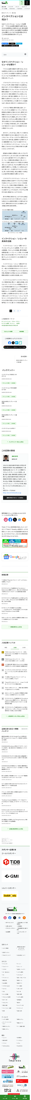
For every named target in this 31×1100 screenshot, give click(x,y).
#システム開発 (5, 323)
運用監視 (19, 999)
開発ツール (19, 980)
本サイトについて (10, 922)
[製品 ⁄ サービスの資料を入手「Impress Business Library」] (8, 1086)
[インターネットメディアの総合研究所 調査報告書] (22, 1072)
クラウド (4, 969)
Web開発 (5, 983)
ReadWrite (19, 1046)
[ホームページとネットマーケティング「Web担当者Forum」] (8, 1072)
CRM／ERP (19, 988)
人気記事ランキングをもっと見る (16, 716)
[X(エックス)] (15, 520)
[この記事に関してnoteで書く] (20, 342)
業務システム (20, 1019)
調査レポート (20, 1022)
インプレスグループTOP (21, 932)
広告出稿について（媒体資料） (22, 923)
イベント (4, 1043)
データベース (5, 977)
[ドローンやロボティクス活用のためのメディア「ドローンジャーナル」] (8, 1091)
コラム (18, 1043)
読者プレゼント (6, 952)
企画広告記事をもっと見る (16, 829)
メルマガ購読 (5, 948)
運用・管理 (19, 994)
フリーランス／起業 (7, 1008)
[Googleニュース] (19, 520)
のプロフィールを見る (15, 498)
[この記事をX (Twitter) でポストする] (13, 342)
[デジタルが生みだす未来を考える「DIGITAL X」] (22, 1086)
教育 (4, 1011)
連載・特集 (4, 6)
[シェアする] (9, 342)
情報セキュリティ (6, 1026)
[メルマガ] (6, 520)
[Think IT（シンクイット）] (12, 910)
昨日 (6, 647)
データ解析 (19, 986)
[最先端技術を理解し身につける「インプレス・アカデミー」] (22, 1091)
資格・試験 (5, 1005)
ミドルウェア (20, 975)
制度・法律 (19, 1011)
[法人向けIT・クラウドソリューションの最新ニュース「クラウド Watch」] (8, 1077)
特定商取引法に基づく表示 (22, 929)
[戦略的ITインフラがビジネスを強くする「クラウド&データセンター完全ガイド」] (8, 1068)
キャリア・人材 (20, 1005)
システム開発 (20, 972)
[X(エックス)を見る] (14, 917)
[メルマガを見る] (5, 917)
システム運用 (20, 997)
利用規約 (20, 926)
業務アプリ (19, 983)
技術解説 (19, 1037)
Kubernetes (12, 8)
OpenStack (19, 8)
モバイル (4, 988)
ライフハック (20, 1008)
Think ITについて (6, 955)
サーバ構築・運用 (21, 1026)
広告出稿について (21, 955)
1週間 (14, 647)
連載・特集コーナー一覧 (7, 840)
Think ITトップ (5, 838)
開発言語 (5, 980)
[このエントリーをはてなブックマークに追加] (16, 342)
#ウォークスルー (16, 321)
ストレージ (19, 966)
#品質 (18, 323)
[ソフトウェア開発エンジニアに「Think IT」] (22, 1068)
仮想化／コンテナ (21, 969)
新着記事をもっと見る (16, 627)
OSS (4, 991)
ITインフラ (11, 6)
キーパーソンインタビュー (7, 1022)
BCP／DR (5, 999)
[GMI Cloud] (11, 876)
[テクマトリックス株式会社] (10, 896)
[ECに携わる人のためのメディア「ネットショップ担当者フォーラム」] (22, 1082)
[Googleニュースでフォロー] (19, 917)
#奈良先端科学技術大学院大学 (10, 325)
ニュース (4, 1037)
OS (3, 975)
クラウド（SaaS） (6, 986)
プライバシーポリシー (10, 928)
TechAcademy (6, 1046)
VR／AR (19, 991)
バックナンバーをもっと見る (16, 442)
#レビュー (12, 323)
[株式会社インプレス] (15, 1058)
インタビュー (20, 1040)
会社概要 (8, 931)
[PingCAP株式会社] (11, 862)
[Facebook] (10, 520)
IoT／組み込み (6, 972)
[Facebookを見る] (9, 917)
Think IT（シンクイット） (7, 2)
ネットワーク (24, 6)
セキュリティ (5, 1002)
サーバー (17, 6)
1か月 (23, 647)
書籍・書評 (5, 1040)
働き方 (18, 1002)
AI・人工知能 (4, 8)
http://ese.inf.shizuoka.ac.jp (12, 493)
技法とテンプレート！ (6, 841)
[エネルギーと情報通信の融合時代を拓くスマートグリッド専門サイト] (8, 1082)
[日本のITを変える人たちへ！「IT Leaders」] (22, 1077)
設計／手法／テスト (21, 977)
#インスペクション (6, 321)
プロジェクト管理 (6, 997)
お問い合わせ (9, 926)
